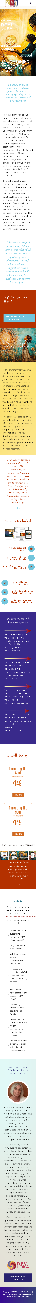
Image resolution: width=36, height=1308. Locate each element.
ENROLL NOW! (18, 795)
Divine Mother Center (24, 1292)
